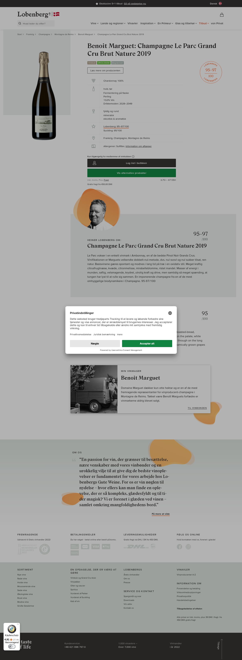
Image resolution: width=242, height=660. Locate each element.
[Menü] (18, 625)
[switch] (11, 646)
